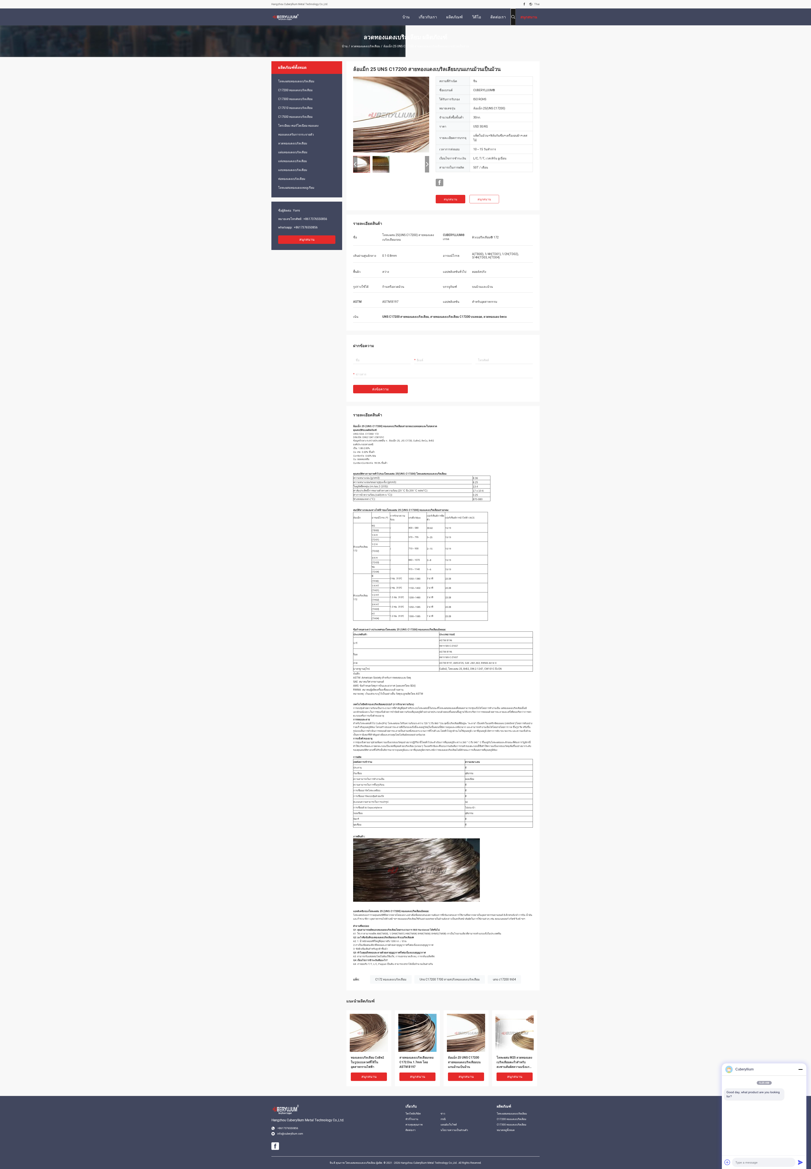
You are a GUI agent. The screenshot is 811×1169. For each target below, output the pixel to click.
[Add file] (727, 1162)
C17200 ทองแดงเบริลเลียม (295, 90)
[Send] (800, 1162)
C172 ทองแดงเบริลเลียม (390, 979)
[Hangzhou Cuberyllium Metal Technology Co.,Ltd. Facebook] (524, 4)
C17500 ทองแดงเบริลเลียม (295, 116)
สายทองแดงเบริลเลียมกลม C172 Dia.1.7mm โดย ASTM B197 (416, 1062)
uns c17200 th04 (504, 979)
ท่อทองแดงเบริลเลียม (291, 179)
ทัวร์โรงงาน (412, 1119)
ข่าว (443, 1113)
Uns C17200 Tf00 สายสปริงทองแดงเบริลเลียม (450, 979)
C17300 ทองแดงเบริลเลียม (295, 99)
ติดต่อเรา (411, 1130)
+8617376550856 (315, 219)
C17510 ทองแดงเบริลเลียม (295, 108)
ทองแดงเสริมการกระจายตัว (296, 134)
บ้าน (345, 46)
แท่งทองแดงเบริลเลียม (292, 161)
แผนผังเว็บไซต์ (449, 1124)
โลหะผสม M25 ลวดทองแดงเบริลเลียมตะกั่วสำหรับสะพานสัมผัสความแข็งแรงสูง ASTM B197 (514, 1062)
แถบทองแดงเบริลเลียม (292, 170)
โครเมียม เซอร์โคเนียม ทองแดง (298, 125)
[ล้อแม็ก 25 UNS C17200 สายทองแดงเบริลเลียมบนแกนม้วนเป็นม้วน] (391, 114)
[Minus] (800, 1069)
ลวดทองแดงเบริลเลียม (365, 46)
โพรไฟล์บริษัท (413, 1113)
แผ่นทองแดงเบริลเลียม (292, 152)
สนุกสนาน (306, 240)
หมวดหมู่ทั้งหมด (506, 1130)
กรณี (443, 1119)
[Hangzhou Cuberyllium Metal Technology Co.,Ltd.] (285, 17)
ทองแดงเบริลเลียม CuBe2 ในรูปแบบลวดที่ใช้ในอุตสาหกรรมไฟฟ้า (367, 1062)
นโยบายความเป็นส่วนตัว (454, 1130)
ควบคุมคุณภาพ (414, 1124)
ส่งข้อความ (380, 389)
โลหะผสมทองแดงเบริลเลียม (296, 81)
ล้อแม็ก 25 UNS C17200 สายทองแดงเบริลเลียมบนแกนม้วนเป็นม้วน (464, 1062)
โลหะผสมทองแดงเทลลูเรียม (296, 187)
